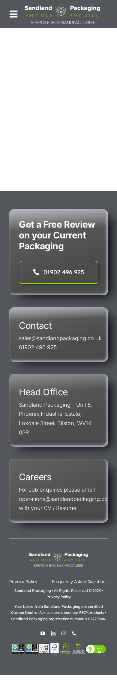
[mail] (64, 633)
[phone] (74, 633)
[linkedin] (53, 633)
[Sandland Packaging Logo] (62, 5)
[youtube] (42, 633)
